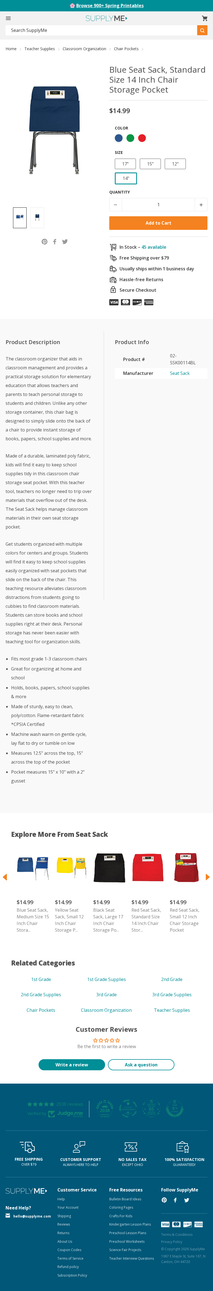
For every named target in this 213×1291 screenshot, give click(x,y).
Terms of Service (70, 1258)
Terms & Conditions (176, 1234)
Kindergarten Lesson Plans (130, 1224)
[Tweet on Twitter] (65, 241)
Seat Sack (180, 373)
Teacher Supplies (39, 48)
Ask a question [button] (141, 1065)
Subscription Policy (72, 1275)
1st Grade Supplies (106, 979)
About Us (64, 1241)
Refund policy (68, 1266)
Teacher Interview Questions (131, 1258)
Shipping (64, 1216)
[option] (20, 217)
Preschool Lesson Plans (127, 1233)
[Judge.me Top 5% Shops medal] (175, 1108)
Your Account (67, 1207)
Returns (63, 1233)
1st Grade (41, 979)
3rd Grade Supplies (172, 995)
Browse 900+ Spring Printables (110, 5)
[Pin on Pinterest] (44, 241)
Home (11, 48)
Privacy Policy (171, 1241)
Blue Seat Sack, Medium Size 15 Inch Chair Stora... (33, 920)
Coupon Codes (69, 1249)
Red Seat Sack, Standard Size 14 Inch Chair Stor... (146, 920)
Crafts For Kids (120, 1216)
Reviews (63, 1224)
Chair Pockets (126, 48)
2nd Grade (171, 979)
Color (121, 128)
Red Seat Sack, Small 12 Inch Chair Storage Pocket (184, 920)
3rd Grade (106, 995)
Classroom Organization (84, 48)
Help (61, 1199)
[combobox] (101, 30)
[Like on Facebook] (54, 241)
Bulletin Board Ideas (125, 1199)
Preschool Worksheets (126, 1241)
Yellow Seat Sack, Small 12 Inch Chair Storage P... (69, 920)
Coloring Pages (121, 1207)
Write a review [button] (71, 1065)
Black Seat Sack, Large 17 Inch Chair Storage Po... (108, 920)
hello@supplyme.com (32, 1216)
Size (119, 152)
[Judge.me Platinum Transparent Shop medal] (128, 1108)
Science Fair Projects (125, 1249)
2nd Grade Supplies (41, 995)
